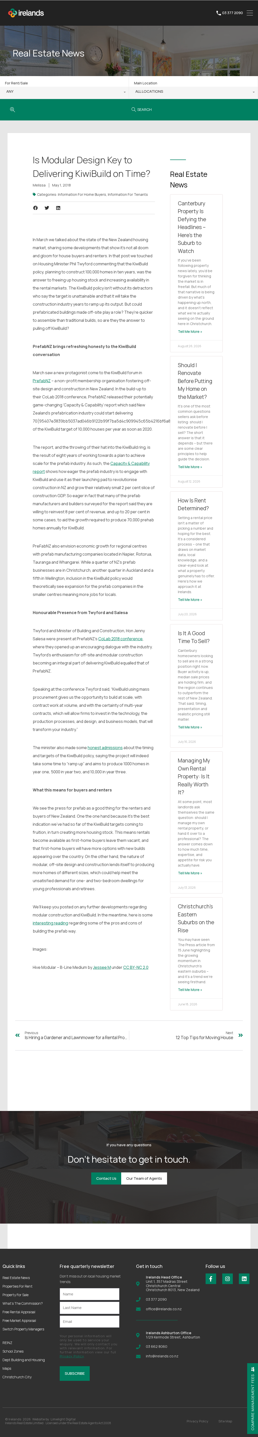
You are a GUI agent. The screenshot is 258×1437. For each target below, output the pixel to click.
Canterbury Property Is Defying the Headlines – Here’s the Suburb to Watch (192, 227)
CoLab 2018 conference (120, 639)
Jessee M (102, 967)
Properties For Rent (18, 1286)
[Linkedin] (244, 1278)
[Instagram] (227, 1278)
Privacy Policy (72, 1356)
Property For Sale (15, 1294)
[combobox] (64, 93)
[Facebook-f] (211, 1278)
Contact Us (106, 1178)
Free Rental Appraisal (19, 1312)
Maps (7, 1368)
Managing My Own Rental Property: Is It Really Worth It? (194, 776)
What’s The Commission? (23, 1303)
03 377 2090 (232, 13)
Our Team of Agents (144, 1178)
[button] (35, 207)
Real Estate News (16, 1277)
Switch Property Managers (23, 1329)
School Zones (13, 1351)
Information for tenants (128, 194)
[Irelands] (26, 19)
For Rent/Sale (16, 83)
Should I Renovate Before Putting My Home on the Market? (195, 381)
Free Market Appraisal (19, 1320)
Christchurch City (17, 1377)
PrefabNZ (42, 381)
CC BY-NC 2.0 (135, 967)
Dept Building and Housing (24, 1359)
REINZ (7, 1342)
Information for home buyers (82, 194)
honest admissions (105, 747)
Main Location (145, 83)
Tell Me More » (190, 331)
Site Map (225, 1421)
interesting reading (50, 923)
